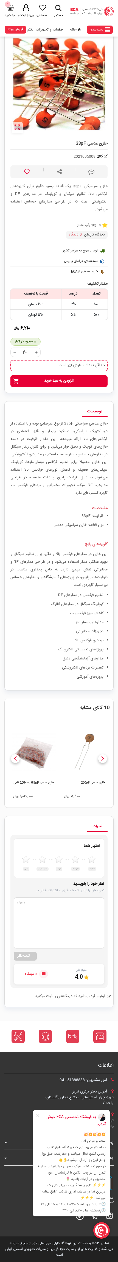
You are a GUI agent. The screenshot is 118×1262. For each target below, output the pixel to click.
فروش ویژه (15, 29)
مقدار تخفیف (97, 284)
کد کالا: (102, 157)
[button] (102, 758)
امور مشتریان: (84, 1080)
